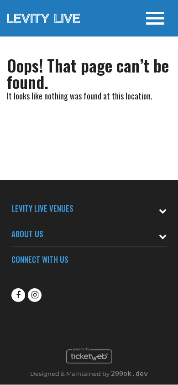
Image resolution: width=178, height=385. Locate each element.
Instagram (35, 295)
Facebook (18, 295)
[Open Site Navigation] (155, 18)
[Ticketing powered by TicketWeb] (89, 365)
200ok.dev (129, 373)
